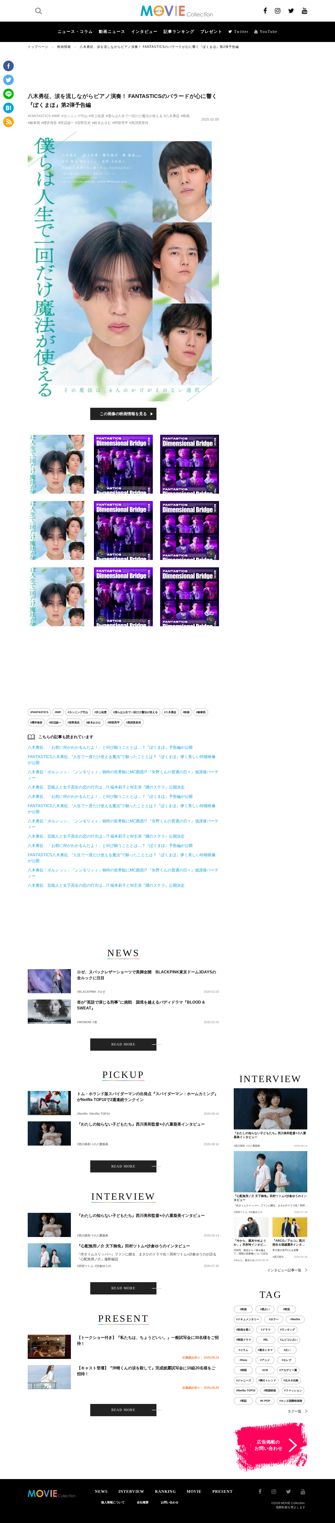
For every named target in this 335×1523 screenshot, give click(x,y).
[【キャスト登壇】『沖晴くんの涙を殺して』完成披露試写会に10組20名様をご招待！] (49, 1377)
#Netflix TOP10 (99, 1113)
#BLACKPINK (86, 991)
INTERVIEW (131, 1491)
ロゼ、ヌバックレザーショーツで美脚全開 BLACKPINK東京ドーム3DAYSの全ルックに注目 (146, 975)
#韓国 (243, 1370)
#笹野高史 (83, 123)
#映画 (185, 116)
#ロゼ (101, 991)
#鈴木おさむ (101, 123)
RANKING (165, 1491)
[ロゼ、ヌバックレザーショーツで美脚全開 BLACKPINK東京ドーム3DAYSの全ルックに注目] (49, 981)
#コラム (243, 1349)
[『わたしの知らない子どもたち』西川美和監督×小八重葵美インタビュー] (49, 1133)
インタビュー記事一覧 (284, 1270)
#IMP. (56, 116)
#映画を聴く (243, 1329)
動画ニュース (112, 31)
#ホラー (274, 1319)
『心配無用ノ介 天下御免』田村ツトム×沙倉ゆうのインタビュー (133, 1246)
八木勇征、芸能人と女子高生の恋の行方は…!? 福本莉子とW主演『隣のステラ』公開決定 (106, 787)
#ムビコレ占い (289, 1339)
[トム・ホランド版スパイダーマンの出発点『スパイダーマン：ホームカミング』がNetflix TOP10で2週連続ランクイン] (49, 1103)
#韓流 (286, 1309)
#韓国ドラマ (243, 1339)
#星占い (265, 1309)
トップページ (38, 47)
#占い (287, 1349)
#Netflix (82, 1113)
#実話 (243, 1400)
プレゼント (211, 31)
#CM (265, 1370)
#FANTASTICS (39, 116)
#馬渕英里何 (138, 123)
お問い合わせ (170, 1502)
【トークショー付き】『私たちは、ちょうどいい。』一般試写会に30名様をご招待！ (148, 1340)
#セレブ (286, 1360)
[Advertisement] (123, 70)
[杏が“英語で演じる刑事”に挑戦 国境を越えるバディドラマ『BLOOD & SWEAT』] (49, 1011)
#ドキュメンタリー (247, 1319)
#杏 (94, 1022)
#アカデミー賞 (288, 1370)
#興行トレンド (267, 1380)
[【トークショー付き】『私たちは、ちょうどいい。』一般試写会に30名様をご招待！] (49, 1347)
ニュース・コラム (75, 31)
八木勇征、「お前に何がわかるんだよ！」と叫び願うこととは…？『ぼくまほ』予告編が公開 (110, 747)
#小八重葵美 (100, 1144)
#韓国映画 (270, 1390)
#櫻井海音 (49, 123)
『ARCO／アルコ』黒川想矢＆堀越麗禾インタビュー (288, 1243)
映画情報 (64, 47)
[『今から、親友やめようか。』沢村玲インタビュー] (251, 1227)
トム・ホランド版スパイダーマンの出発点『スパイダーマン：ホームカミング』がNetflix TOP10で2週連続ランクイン (147, 1097)
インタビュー (144, 31)
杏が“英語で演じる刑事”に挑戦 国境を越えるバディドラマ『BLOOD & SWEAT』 (141, 1005)
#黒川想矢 (278, 1256)
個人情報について (113, 1502)
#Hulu (243, 1360)
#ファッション (293, 1390)
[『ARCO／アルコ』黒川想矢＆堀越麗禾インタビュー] (289, 1227)
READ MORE (123, 1044)
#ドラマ (266, 1329)
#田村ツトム (85, 1266)
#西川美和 (83, 1144)
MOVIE (194, 1491)
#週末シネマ (265, 1349)
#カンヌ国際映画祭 (290, 1400)
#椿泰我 (34, 123)
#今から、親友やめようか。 (249, 1260)
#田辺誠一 (66, 123)
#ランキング (287, 1329)
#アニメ (265, 1360)
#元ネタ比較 (290, 1380)
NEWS (101, 1491)
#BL (265, 1339)
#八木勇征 (172, 116)
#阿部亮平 (120, 123)
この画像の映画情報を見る (123, 414)
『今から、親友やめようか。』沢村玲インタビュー (250, 1243)
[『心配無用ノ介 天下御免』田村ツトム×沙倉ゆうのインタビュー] (49, 1255)
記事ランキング (179, 31)
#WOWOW (84, 1022)
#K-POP (265, 1400)
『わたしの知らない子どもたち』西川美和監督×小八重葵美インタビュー (141, 1124)
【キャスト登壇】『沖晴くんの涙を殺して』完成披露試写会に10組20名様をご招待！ (146, 1371)
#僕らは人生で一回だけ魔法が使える (134, 116)
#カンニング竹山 (75, 116)
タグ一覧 (294, 1411)
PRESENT (222, 1491)
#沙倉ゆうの (103, 1266)
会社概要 (143, 1502)
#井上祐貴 (96, 116)
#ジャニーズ (243, 1380)
